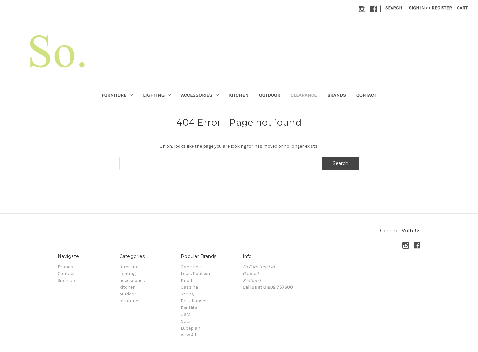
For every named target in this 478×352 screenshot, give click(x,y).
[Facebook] (373, 9)
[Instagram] (362, 9)
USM (185, 314)
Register (442, 8)
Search (393, 8)
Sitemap (66, 280)
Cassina (189, 287)
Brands (336, 95)
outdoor (269, 95)
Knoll (186, 280)
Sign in (417, 8)
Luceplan (190, 328)
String (187, 294)
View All (188, 335)
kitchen (239, 95)
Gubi (185, 321)
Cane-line (191, 267)
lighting (154, 95)
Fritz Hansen (194, 301)
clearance (304, 95)
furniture (114, 95)
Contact (366, 95)
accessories (196, 95)
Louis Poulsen (195, 273)
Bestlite (189, 307)
